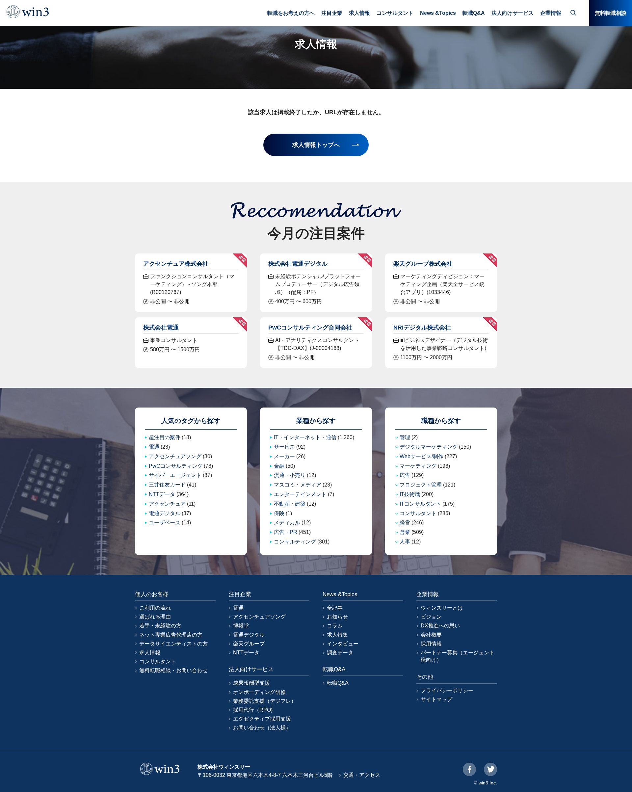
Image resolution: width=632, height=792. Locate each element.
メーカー (284, 456)
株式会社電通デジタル (298, 263)
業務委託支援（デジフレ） (264, 701)
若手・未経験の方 (160, 625)
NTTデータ (162, 494)
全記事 (335, 608)
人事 (405, 541)
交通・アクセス (361, 775)
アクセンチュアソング (175, 456)
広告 (405, 475)
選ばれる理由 (155, 617)
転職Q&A (473, 13)
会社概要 (431, 635)
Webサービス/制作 (421, 456)
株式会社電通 (161, 327)
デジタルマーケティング (429, 447)
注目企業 (331, 13)
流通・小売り (289, 475)
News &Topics (438, 13)
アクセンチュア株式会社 (175, 263)
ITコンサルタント (420, 504)
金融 (279, 466)
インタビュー (342, 644)
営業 (405, 532)
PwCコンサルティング (175, 466)
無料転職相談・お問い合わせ (173, 670)
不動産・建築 (289, 504)
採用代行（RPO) (253, 710)
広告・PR (285, 532)
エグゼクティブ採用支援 (262, 719)
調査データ (340, 652)
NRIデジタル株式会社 (422, 327)
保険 (279, 513)
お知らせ (337, 617)
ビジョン (431, 617)
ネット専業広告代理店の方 (170, 635)
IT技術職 (410, 494)
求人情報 (359, 13)
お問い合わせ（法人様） (262, 727)
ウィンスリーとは (442, 608)
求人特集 (337, 635)
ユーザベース (164, 522)
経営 (405, 522)
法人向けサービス (512, 13)
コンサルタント (395, 13)
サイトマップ (436, 699)
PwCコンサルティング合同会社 (310, 327)
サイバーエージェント (175, 475)
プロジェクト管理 (421, 485)
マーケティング (418, 466)
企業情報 (550, 13)
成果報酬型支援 (251, 683)
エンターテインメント (300, 494)
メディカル (287, 522)
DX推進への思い (440, 625)
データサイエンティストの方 (173, 644)
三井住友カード (167, 485)
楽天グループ (249, 644)
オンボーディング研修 (259, 692)
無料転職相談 (610, 13)
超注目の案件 (164, 437)
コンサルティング (295, 541)
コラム (335, 625)
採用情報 (431, 644)
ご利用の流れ (155, 608)
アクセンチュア (167, 504)
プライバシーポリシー (447, 690)
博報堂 (241, 625)
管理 (405, 437)
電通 (154, 447)
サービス (284, 447)
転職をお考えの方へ (291, 13)
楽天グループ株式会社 (423, 263)
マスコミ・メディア (297, 485)
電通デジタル (164, 513)
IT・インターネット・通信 (305, 437)
